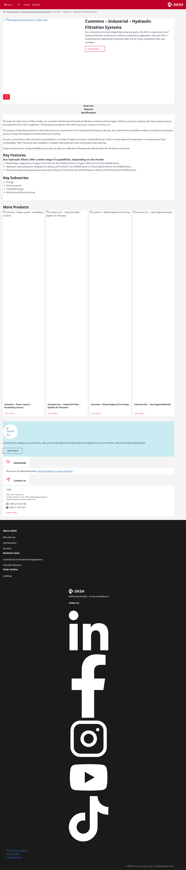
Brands (36, 4)
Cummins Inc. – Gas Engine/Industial (152, 404)
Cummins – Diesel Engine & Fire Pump (110, 404)
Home (27, 4)
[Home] (4, 12)
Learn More (9, 413)
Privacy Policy (13, 853)
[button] (95, 49)
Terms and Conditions (17, 850)
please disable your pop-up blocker (55, 471)
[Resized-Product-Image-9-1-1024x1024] (42, 54)
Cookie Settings (14, 857)
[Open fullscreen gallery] (6, 97)
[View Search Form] (18, 4)
